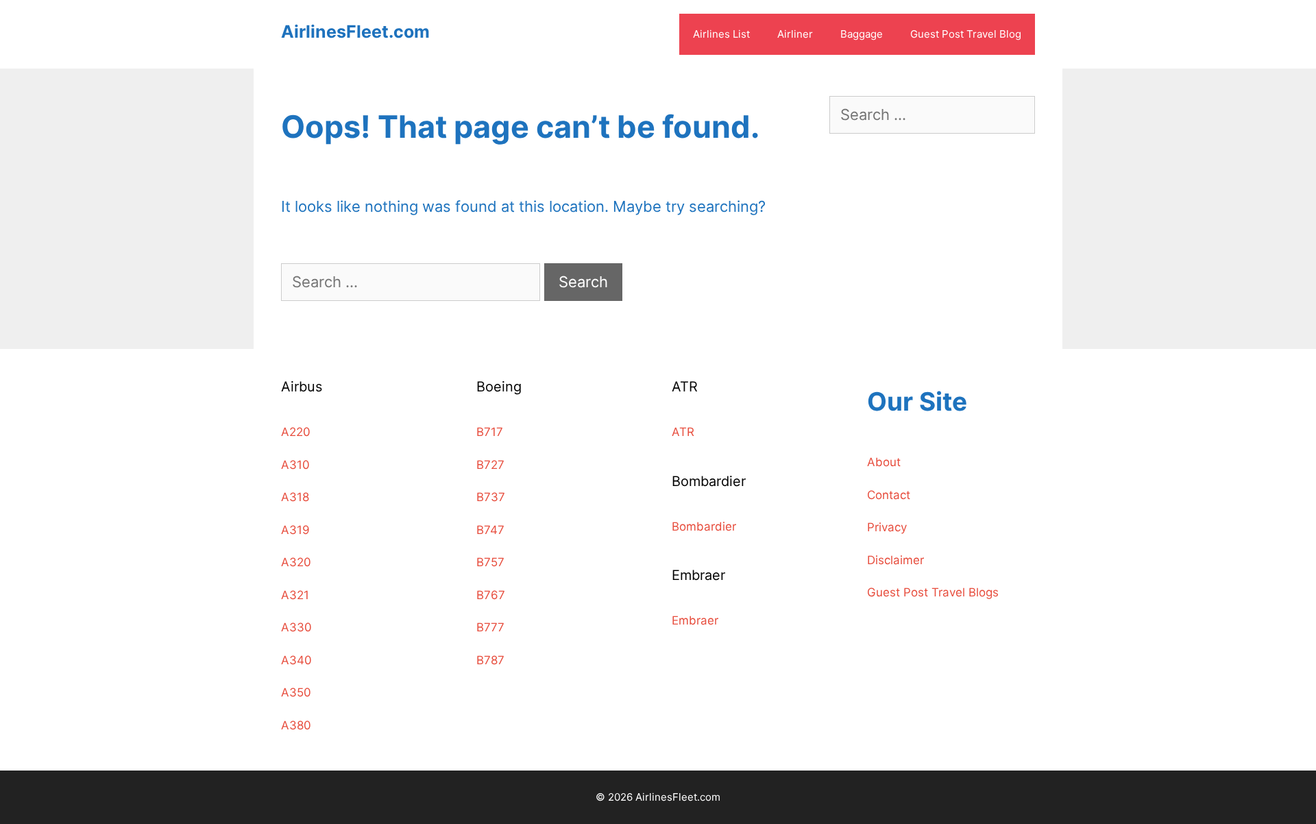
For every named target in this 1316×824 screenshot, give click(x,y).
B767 (490, 595)
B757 (490, 562)
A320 (296, 562)
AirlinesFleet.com (355, 31)
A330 (296, 627)
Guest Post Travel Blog (965, 33)
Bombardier (704, 526)
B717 (489, 432)
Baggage (861, 33)
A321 (295, 595)
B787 (490, 660)
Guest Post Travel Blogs (933, 592)
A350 (296, 692)
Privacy (887, 527)
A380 (296, 725)
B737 (490, 497)
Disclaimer (895, 560)
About (884, 462)
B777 (490, 627)
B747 (490, 530)
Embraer (695, 620)
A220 (295, 432)
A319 (295, 530)
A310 (295, 465)
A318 (295, 497)
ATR (683, 432)
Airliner (795, 33)
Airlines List (721, 33)
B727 (490, 465)
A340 (296, 660)
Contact (888, 495)
